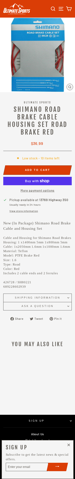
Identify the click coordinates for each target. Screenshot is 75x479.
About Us (37, 434)
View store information (23, 211)
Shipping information (37, 297)
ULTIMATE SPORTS (37, 102)
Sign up (36, 420)
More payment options (38, 190)
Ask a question (37, 306)
